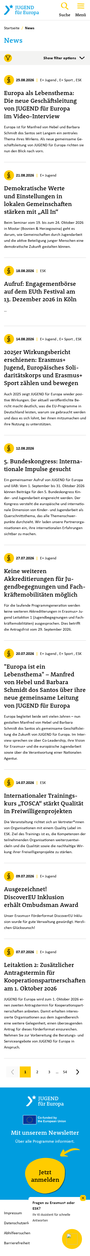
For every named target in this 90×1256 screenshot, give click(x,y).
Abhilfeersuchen (17, 1232)
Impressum (13, 1212)
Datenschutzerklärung (22, 1222)
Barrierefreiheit (17, 1242)
